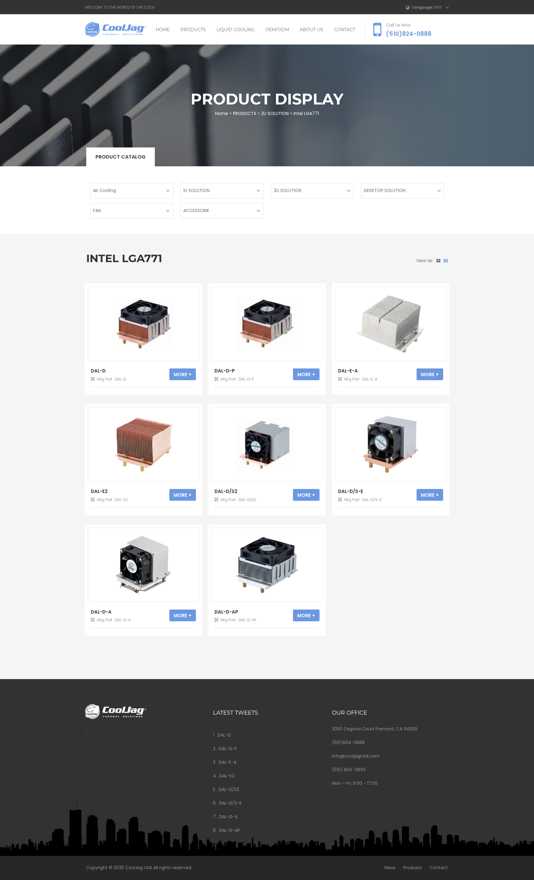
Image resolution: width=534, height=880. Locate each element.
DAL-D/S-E (350, 491)
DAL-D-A (101, 612)
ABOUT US (311, 29)
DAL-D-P (224, 371)
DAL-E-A (348, 371)
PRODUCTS (193, 29)
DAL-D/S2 (225, 491)
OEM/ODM (277, 29)
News (390, 868)
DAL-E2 (99, 491)
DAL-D (98, 371)
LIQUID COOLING (236, 29)
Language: (422, 7)
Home (163, 29)
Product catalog (120, 156)
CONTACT (344, 29)
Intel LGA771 (306, 113)
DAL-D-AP (226, 612)
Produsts (412, 868)
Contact (439, 868)
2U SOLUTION (275, 113)
